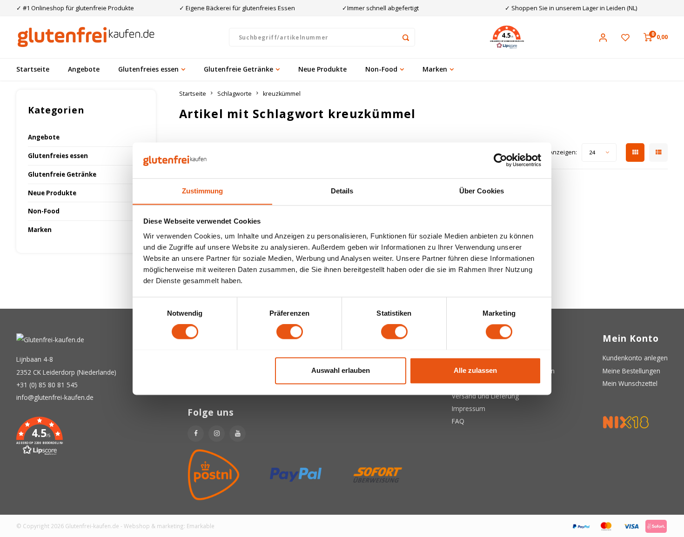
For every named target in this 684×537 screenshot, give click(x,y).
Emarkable (201, 526)
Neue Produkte (322, 69)
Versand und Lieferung (485, 395)
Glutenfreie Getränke (238, 69)
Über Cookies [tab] (481, 191)
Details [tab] (342, 191)
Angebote (84, 69)
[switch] (289, 331)
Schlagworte (234, 94)
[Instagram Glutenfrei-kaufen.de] (216, 433)
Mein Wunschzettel (630, 383)
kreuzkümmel (282, 94)
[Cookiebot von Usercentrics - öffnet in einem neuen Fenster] (500, 160)
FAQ (458, 421)
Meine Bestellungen (631, 370)
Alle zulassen (475, 370)
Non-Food (381, 69)
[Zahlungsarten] (580, 525)
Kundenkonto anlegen (635, 357)
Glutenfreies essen (148, 69)
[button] (506, 37)
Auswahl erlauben (340, 370)
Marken (434, 69)
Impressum (468, 408)
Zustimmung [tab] (202, 191)
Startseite (32, 69)
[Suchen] (405, 37)
